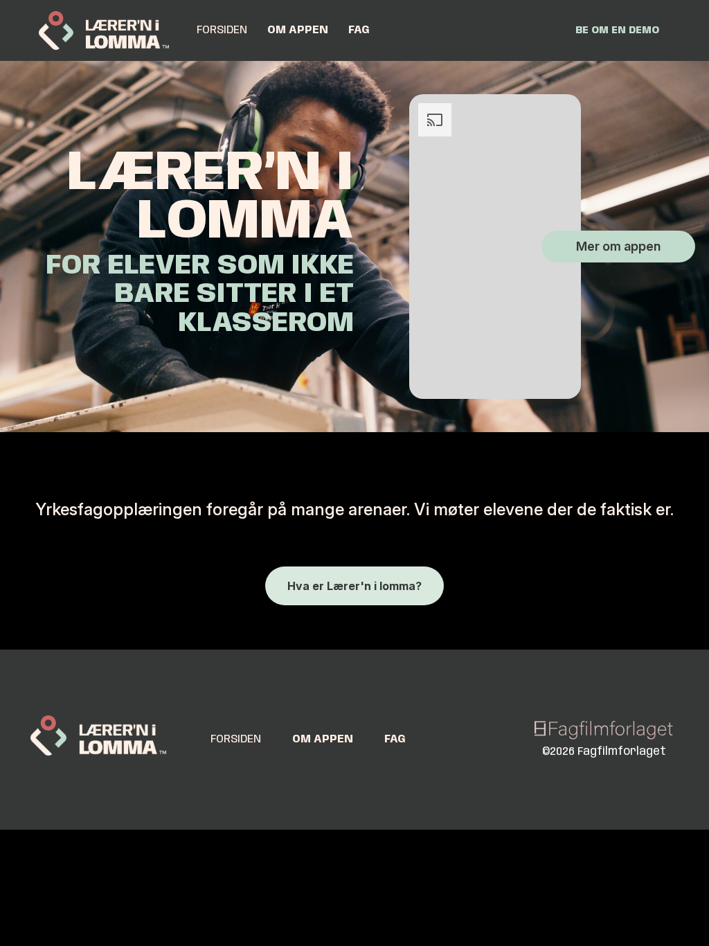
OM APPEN (297, 30)
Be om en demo (617, 30)
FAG (359, 30)
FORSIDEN (222, 30)
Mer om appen (618, 246)
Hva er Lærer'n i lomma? (354, 586)
